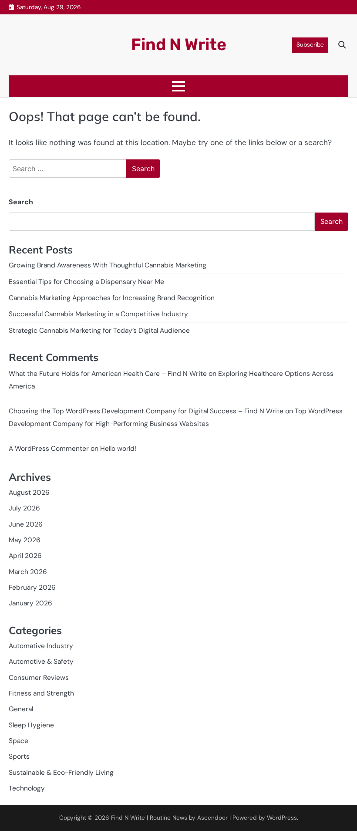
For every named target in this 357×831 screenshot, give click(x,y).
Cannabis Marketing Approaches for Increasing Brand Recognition (112, 298)
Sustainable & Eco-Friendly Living (61, 772)
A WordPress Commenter (49, 448)
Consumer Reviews (39, 677)
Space (18, 740)
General (21, 709)
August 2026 (29, 492)
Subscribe (310, 44)
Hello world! (118, 448)
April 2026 (25, 555)
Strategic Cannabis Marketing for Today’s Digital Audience (99, 330)
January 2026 (30, 603)
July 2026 (24, 508)
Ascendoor (212, 817)
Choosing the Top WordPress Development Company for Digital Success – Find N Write (146, 411)
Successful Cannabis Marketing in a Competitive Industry (98, 314)
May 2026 (24, 540)
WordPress (282, 817)
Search (21, 201)
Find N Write (178, 44)
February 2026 (32, 587)
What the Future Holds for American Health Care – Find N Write (108, 373)
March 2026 (28, 572)
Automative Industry (41, 646)
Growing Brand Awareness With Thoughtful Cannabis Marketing (107, 265)
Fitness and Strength (41, 693)
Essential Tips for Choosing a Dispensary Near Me (86, 281)
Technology (27, 788)
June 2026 (26, 524)
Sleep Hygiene (31, 725)
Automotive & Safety (41, 661)
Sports (19, 756)
